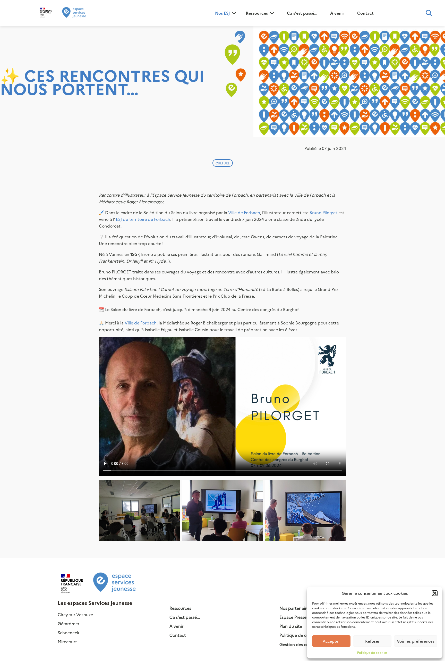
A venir (337, 12)
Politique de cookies (372, 652)
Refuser (372, 641)
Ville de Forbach (244, 212)
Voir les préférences (415, 641)
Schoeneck (68, 632)
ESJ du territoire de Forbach (143, 219)
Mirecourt (67, 641)
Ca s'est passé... (302, 12)
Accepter (331, 641)
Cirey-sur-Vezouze (75, 614)
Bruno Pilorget (323, 212)
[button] (434, 593)
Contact (365, 12)
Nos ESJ (222, 12)
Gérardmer (68, 623)
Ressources (257, 12)
